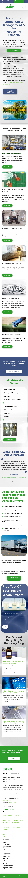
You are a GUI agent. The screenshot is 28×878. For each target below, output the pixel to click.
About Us (5, 829)
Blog (4, 834)
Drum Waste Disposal (9, 818)
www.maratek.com (8, 800)
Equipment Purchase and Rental (11, 827)
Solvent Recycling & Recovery (11, 815)
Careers (5, 832)
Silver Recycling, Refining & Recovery (13, 820)
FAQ (4, 836)
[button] (23, 6)
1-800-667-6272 (13, 802)
